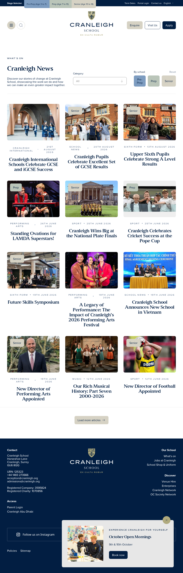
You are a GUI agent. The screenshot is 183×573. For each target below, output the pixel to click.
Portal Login (143, 3)
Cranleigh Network (164, 490)
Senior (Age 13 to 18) (83, 4)
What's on (15, 58)
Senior (169, 81)
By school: (139, 71)
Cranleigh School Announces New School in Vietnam (149, 307)
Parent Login (15, 507)
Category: (78, 73)
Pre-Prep (140, 81)
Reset (172, 71)
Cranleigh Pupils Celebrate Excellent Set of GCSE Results (91, 161)
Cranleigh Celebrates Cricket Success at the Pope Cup (149, 235)
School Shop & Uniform (161, 465)
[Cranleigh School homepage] (91, 461)
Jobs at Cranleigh (165, 460)
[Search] (21, 25)
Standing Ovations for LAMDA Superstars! (33, 236)
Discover (170, 475)
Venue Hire (169, 481)
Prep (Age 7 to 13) (60, 4)
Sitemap (25, 551)
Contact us (156, 3)
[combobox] (170, 3)
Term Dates (130, 3)
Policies (12, 551)
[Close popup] (166, 520)
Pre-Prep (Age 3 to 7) (37, 4)
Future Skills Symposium (33, 302)
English (167, 3)
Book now (118, 555)
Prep (154, 81)
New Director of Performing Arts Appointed (33, 393)
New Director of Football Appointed (149, 389)
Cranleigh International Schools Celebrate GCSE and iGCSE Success (33, 164)
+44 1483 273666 (17, 475)
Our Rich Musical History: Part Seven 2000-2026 (91, 391)
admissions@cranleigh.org (23, 481)
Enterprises (169, 486)
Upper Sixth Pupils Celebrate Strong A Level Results (149, 159)
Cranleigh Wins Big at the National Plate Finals (91, 233)
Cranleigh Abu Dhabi (20, 511)
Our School (169, 450)
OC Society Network (163, 494)
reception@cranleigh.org (22, 478)
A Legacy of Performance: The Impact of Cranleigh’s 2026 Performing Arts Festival (91, 314)
